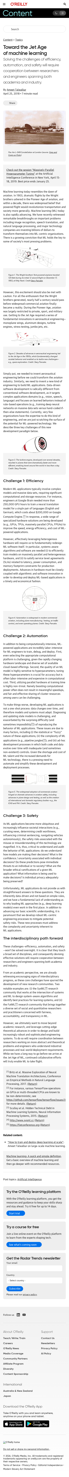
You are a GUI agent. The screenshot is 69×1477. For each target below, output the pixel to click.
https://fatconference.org (24, 1125)
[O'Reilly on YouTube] (24, 1314)
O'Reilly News (11, 1348)
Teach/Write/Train (14, 1338)
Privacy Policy (49, 1348)
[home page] (19, 4)
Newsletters (48, 1343)
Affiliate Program (13, 1363)
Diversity (8, 1368)
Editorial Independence (50, 1465)
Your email (11, 1262)
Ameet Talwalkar (16, 89)
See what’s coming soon (23, 1244)
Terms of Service (11, 1465)
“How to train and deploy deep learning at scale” (35, 1142)
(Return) (32, 1083)
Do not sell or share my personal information (26, 1449)
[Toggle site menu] (4, 4)
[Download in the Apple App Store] (13, 1426)
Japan (7, 1396)
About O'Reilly (13, 1332)
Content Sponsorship (15, 1374)
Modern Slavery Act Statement (19, 1469)
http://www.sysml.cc (22, 1120)
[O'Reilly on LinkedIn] (18, 1314)
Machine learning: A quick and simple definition (33, 1156)
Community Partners (15, 1358)
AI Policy (46, 1353)
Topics (19, 39)
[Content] (21, 13)
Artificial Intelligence (29, 1179)
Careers (8, 1343)
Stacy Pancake (37, 280)
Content (8, 39)
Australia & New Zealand (18, 1391)
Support (47, 1332)
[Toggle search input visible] (65, 4)
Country (10, 1274)
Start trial (14, 1213)
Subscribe (15, 1288)
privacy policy (30, 1294)
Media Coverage (13, 1353)
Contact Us (47, 1338)
